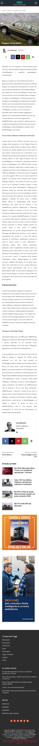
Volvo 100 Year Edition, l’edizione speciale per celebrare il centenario (23, 482)
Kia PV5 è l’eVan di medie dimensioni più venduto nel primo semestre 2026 (24, 494)
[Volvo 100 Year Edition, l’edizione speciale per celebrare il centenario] (7, 482)
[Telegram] (21, 721)
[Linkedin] (17, 431)
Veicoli (9, 11)
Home (4, 11)
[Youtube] (28, 721)
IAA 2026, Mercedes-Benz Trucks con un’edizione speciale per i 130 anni (24, 470)
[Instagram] (15, 721)
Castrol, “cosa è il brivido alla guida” (13, 687)
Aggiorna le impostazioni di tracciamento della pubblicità (22, 742)
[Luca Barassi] (4, 50)
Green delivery (7, 455)
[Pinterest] (23, 57)
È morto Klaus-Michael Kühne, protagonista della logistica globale (17, 683)
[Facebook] (13, 57)
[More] (33, 57)
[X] (18, 57)
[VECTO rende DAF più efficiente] (7, 506)
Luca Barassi (11, 50)
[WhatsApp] (28, 57)
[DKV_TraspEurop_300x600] (18, 624)
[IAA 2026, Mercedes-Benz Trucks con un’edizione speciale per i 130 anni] (7, 471)
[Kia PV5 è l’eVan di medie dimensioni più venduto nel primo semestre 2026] (7, 494)
